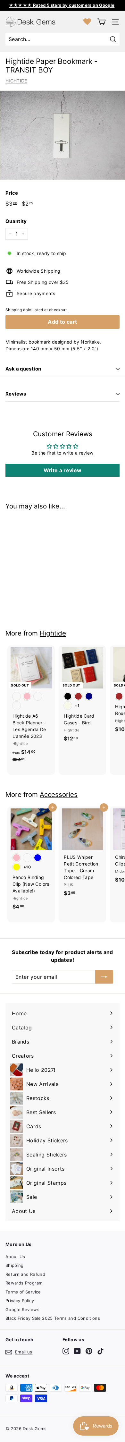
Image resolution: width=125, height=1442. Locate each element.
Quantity (16, 221)
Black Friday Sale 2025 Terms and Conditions (52, 1318)
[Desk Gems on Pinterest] (89, 1351)
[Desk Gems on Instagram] (66, 1351)
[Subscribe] (104, 977)
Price (11, 193)
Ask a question (23, 369)
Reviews (15, 394)
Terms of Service (23, 1291)
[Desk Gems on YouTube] (77, 1351)
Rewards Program (23, 1282)
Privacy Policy (19, 1300)
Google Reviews (22, 1309)
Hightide (53, 633)
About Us (15, 1256)
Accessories (59, 794)
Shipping (13, 309)
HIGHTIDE (16, 80)
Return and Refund (25, 1274)
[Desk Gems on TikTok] (100, 1351)
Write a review (63, 470)
